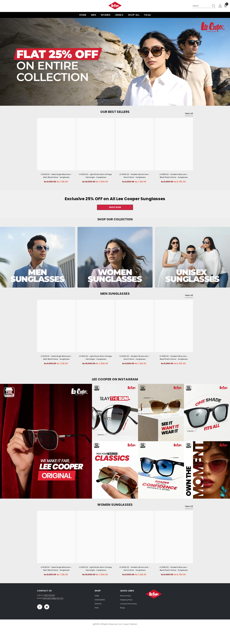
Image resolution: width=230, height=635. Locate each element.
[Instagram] (46, 606)
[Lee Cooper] (37, 257)
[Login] (220, 6)
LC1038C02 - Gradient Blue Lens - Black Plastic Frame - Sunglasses (174, 175)
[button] (4, 62)
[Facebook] (39, 606)
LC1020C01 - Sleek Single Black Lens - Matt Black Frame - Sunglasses (56, 175)
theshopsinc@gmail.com (52, 598)
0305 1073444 (49, 595)
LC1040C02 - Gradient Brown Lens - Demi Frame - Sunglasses (135, 175)
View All (189, 113)
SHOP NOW (115, 207)
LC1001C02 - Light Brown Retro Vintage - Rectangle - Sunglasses (95, 175)
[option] (115, 62)
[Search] (204, 6)
